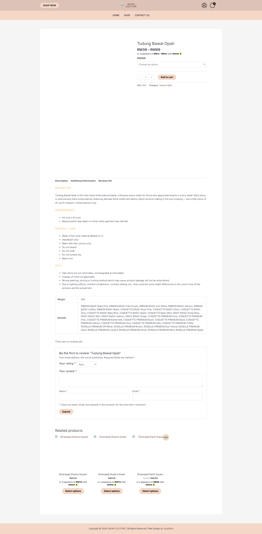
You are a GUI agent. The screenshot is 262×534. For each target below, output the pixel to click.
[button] (49, 5)
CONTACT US (142, 15)
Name (63, 391)
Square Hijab (165, 85)
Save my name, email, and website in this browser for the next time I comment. (104, 404)
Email (136, 391)
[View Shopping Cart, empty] (212, 5)
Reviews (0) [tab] (105, 180)
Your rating (67, 363)
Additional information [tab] (83, 180)
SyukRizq (168, 528)
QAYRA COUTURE (116, 528)
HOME (116, 15)
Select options (73, 491)
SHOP (127, 15)
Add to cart (167, 77)
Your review (68, 371)
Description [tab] (61, 180)
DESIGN (141, 58)
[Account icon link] (204, 5)
